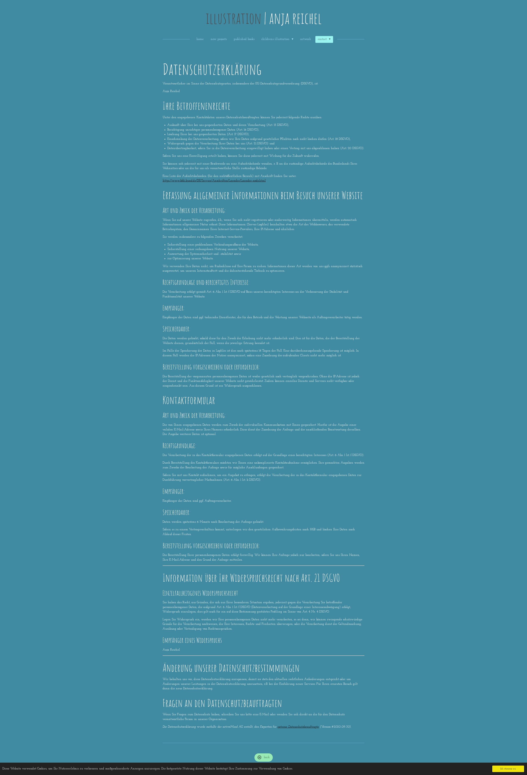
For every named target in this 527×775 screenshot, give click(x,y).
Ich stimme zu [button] (508, 768)
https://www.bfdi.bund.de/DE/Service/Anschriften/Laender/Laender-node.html (214, 180)
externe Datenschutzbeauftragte (298, 726)
